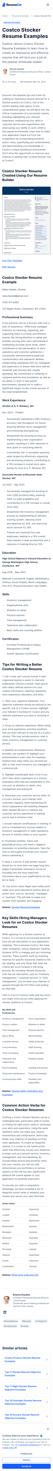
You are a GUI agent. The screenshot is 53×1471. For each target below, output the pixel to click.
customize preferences (29, 1445)
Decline (26, 1460)
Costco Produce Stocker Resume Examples (22, 1359)
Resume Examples (20, 16)
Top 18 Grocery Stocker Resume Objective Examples (22, 1416)
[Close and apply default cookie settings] (48, 1429)
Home (5, 16)
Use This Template (12, 260)
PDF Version (8, 267)
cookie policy (8, 1447)
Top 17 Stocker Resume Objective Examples (23, 1374)
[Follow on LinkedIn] (4, 1312)
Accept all (26, 1466)
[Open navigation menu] (48, 5)
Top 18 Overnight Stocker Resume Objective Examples (23, 1402)
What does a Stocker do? (25, 1275)
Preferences (26, 1453)
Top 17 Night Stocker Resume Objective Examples (20, 1388)
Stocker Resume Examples (26, 907)
